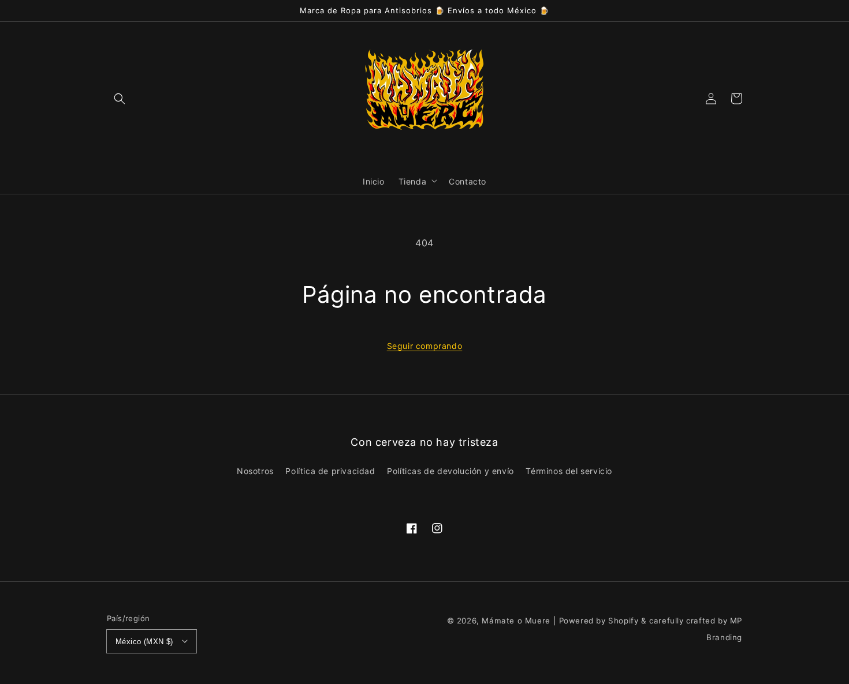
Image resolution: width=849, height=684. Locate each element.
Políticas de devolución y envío (450, 471)
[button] (119, 98)
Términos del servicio (569, 471)
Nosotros (255, 471)
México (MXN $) (144, 641)
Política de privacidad (330, 471)
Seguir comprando (425, 346)
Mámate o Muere (516, 620)
